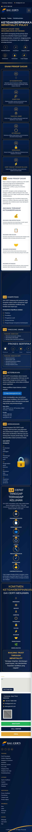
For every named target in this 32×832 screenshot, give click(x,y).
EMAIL (16, 734)
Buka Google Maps (7, 689)
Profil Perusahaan (5, 756)
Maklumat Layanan (6, 764)
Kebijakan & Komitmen (7, 760)
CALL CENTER (16, 729)
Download (3, 810)
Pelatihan (3, 786)
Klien (2, 806)
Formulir (3, 812)
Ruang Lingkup (5, 799)
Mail (2, 824)
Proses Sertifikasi (5, 793)
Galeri (2, 808)
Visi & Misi (4, 766)
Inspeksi (3, 782)
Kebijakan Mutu (5, 768)
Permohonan (4, 795)
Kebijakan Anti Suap (6, 770)
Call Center (4, 821)
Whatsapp (3, 819)
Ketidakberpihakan (5, 773)
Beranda (3, 18)
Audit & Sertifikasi (5, 780)
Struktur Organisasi (6, 758)
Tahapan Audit (4, 797)
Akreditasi (3, 762)
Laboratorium (4, 784)
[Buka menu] (29, 10)
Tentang (9, 18)
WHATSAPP (16, 723)
